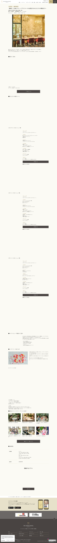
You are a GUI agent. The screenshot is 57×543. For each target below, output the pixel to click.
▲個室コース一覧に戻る (26, 229)
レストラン (23, 2)
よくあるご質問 (21, 535)
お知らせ (41, 533)
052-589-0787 (21, 461)
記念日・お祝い (38, 2)
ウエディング (28, 2)
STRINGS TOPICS (45, 2)
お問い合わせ (41, 535)
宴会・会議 (33, 2)
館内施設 (30, 535)
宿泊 (19, 2)
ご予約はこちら (35, 161)
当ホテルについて (31, 533)
